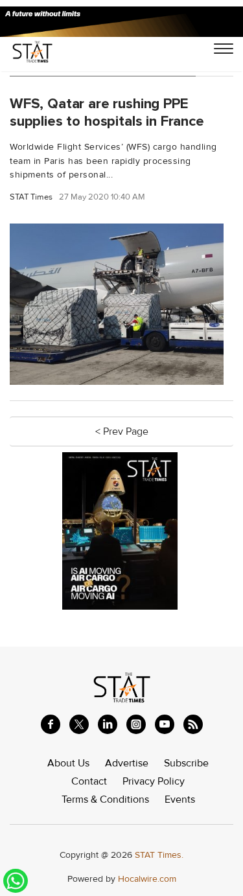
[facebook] (50, 724)
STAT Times (31, 197)
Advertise (126, 763)
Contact (89, 781)
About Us (68, 763)
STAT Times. (159, 854)
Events (180, 799)
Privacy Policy (153, 781)
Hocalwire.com (147, 878)
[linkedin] (107, 724)
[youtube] (164, 724)
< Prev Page (121, 431)
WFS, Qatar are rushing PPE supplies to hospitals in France (107, 112)
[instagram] (136, 724)
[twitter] (79, 724)
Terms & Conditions (105, 799)
